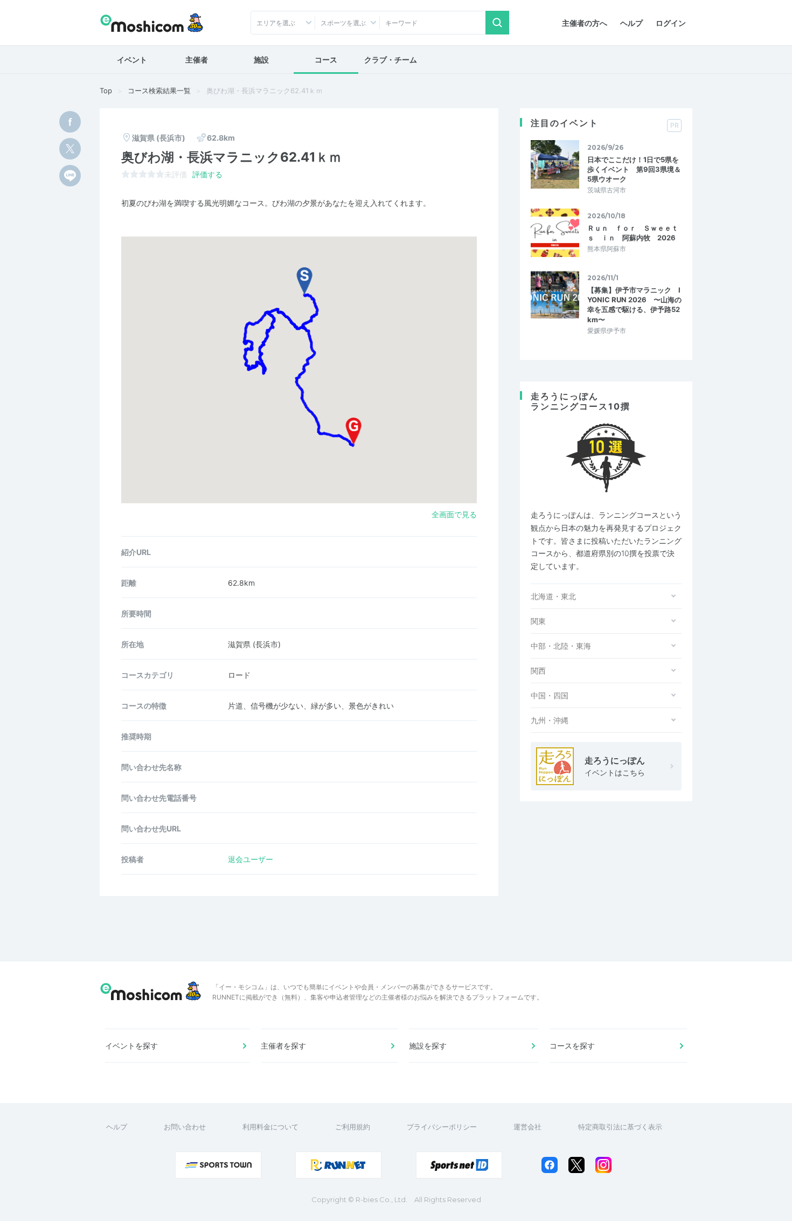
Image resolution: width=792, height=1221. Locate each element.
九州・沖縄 (549, 720)
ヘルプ (631, 22)
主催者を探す (283, 1045)
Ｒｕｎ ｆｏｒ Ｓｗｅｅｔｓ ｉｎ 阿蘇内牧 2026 (632, 233)
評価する (207, 174)
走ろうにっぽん (615, 766)
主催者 (196, 59)
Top (106, 90)
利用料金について (270, 1126)
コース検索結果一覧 (159, 90)
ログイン (671, 22)
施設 (261, 59)
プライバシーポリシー (442, 1126)
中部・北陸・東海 (561, 645)
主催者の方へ (584, 22)
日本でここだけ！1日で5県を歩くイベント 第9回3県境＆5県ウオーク (634, 169)
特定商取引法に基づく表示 (620, 1126)
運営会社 (527, 1126)
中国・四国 (549, 695)
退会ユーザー (250, 859)
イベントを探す (131, 1045)
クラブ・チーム (390, 59)
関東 (538, 621)
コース (326, 59)
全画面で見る (454, 514)
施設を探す (428, 1045)
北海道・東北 (553, 596)
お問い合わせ (185, 1126)
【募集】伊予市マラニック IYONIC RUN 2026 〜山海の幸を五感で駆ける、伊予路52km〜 (634, 305)
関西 (538, 670)
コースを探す (572, 1045)
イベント (132, 59)
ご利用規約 (352, 1126)
